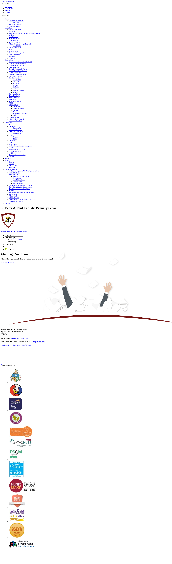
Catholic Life (9, 60)
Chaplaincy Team (14, 67)
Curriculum (8, 122)
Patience (15, 110)
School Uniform (14, 198)
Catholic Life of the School (17, 63)
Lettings (11, 35)
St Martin (16, 87)
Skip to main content (7, 1)
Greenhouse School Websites (22, 345)
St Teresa (16, 92)
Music (11, 148)
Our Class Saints (14, 78)
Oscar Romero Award (15, 76)
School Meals (13, 196)
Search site (4, 365)
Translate (19, 239)
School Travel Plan (15, 47)
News (6, 160)
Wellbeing (12, 58)
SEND (11, 49)
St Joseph (16, 83)
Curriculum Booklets (15, 130)
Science (11, 156)
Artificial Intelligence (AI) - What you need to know (25, 171)
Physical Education (15, 151)
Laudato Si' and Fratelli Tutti (18, 71)
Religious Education (15, 101)
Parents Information (11, 169)
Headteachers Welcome (16, 21)
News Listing (13, 165)
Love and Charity (18, 108)
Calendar (11, 162)
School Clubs (13, 194)
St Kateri (15, 85)
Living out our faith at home (17, 74)
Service (15, 115)
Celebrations (17, 178)
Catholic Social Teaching (16, 65)
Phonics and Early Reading (17, 149)
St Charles (16, 81)
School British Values (15, 24)
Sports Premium (14, 51)
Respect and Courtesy (19, 114)
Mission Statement (14, 22)
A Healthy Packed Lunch (21, 176)
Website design (5, 345)
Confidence (16, 106)
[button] (9, 15)
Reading (15, 137)
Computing (12, 126)
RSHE (11, 103)
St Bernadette (17, 80)
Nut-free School (18, 183)
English (11, 135)
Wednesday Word (14, 117)
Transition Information (16, 201)
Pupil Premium (13, 40)
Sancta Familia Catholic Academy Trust (21, 192)
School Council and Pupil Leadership (20, 44)
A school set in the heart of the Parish (20, 62)
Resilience (16, 112)
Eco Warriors (17, 46)
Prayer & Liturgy (14, 96)
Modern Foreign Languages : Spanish (20, 146)
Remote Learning (14, 42)
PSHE (11, 153)
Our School (8, 28)
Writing (15, 139)
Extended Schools (14, 173)
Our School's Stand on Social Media (20, 187)
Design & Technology (16, 131)
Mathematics (13, 144)
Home (7, 19)
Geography (12, 140)
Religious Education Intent (17, 155)
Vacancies (12, 56)
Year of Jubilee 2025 (15, 121)
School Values (13, 105)
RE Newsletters (14, 97)
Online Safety (17, 128)
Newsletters (12, 167)
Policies (7, 12)
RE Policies (12, 99)
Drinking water (17, 182)
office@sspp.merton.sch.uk (20, 338)
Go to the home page (7, 262)
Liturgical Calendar (15, 72)
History (11, 142)
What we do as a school (16, 119)
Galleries (7, 10)
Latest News (9, 8)
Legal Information (39, 342)
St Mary (15, 89)
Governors (12, 31)
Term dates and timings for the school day (22, 199)
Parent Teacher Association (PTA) (19, 189)
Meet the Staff (13, 37)
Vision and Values (14, 26)
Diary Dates (8, 7)
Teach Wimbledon (14, 55)
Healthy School (14, 174)
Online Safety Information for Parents (20, 185)
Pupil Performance (14, 38)
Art (10, 124)
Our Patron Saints (14, 94)
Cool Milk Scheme (19, 180)
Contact (7, 203)
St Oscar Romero (18, 90)
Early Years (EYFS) (15, 133)
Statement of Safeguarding (17, 53)
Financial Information (15, 29)
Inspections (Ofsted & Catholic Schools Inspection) (25, 33)
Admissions (8, 158)
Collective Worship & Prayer (18, 69)
